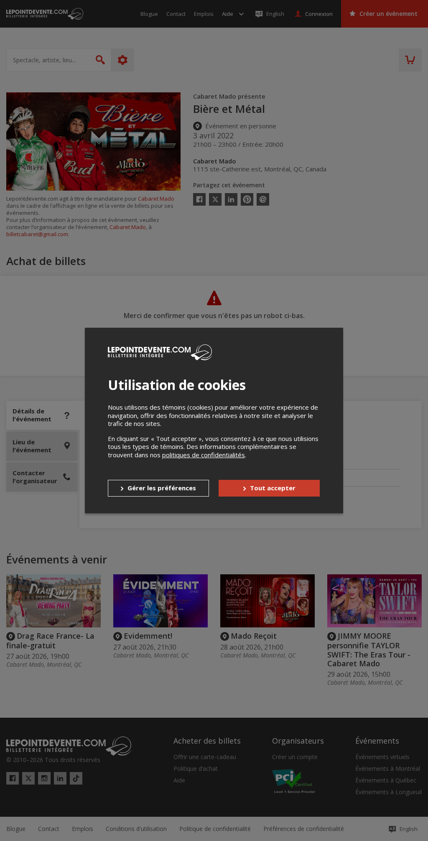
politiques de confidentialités (203, 455)
